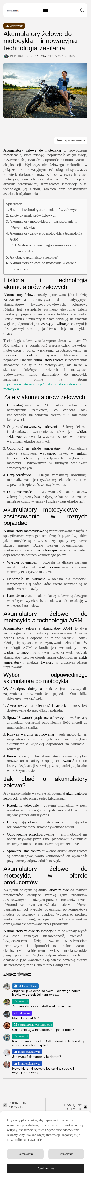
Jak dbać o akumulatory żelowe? (34, 257)
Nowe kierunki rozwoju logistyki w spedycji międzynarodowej (43, 1070)
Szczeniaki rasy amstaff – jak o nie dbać (42, 1006)
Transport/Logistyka (29, 1051)
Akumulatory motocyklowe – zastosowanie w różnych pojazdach (43, 224)
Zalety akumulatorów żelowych (33, 215)
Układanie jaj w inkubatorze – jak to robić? (43, 1030)
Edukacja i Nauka (27, 986)
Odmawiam (25, 1154)
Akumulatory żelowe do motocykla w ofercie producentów (43, 266)
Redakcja (38, 56)
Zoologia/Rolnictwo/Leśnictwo (35, 1024)
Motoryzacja (16, 25)
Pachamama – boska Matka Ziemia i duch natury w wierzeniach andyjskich (48, 1043)
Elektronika (24, 1013)
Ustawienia (66, 1154)
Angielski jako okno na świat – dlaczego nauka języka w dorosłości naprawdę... (46, 992)
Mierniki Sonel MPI (26, 1018)
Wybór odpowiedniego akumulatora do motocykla (47, 248)
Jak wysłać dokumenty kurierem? (36, 1057)
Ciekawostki (21, 1001)
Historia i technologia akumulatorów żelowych (44, 210)
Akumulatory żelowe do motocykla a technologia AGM (46, 236)
